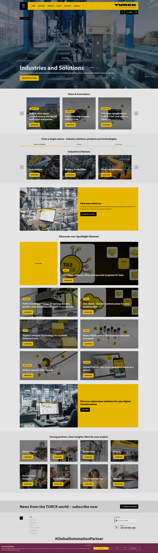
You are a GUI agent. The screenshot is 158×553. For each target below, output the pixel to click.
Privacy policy (88, 545)
